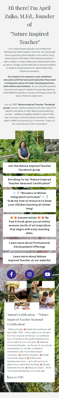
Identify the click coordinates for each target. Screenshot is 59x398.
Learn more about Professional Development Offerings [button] (29, 244)
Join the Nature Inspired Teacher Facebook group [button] (29, 167)
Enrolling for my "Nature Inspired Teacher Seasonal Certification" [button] (29, 181)
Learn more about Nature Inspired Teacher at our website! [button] (29, 258)
